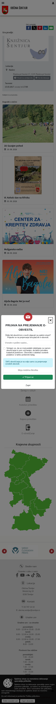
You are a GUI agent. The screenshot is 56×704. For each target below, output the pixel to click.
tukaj (32, 355)
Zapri (28, 385)
